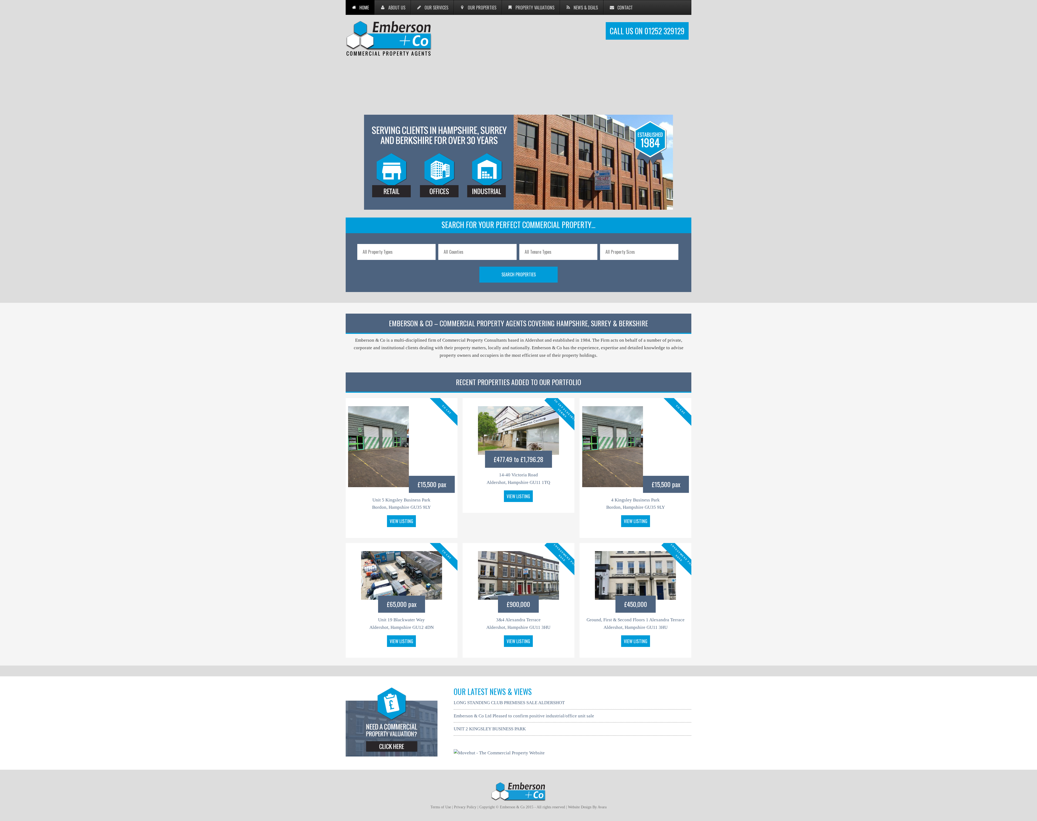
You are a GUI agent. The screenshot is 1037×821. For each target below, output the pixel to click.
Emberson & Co (389, 38)
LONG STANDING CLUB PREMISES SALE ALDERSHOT (509, 702)
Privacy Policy (465, 807)
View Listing (401, 521)
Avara (602, 807)
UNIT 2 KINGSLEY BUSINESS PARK (490, 728)
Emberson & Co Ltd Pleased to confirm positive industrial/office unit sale (524, 715)
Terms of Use (440, 807)
